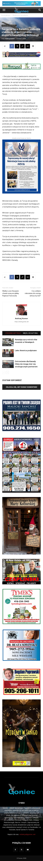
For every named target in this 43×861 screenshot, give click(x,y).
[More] (33, 46)
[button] (4, 10)
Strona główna (5, 15)
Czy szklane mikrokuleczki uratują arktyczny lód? (33, 293)
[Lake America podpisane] (8, 353)
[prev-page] (3, 372)
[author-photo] (21, 315)
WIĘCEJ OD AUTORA (30, 333)
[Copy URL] (22, 46)
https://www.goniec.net (22, 321)
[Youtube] (27, 849)
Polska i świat (7, 345)
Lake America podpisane (26, 350)
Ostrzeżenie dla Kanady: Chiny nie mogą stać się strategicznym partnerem (26, 364)
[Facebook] (12, 46)
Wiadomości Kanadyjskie (20, 15)
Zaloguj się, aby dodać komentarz (21, 387)
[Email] (27, 46)
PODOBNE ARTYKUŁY (13, 333)
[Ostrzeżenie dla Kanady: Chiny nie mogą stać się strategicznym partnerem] (8, 364)
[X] (17, 46)
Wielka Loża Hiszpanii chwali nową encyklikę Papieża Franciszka (10, 293)
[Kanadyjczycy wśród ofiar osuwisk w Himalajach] (8, 342)
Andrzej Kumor (10, 38)
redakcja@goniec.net (27, 834)
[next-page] (7, 372)
